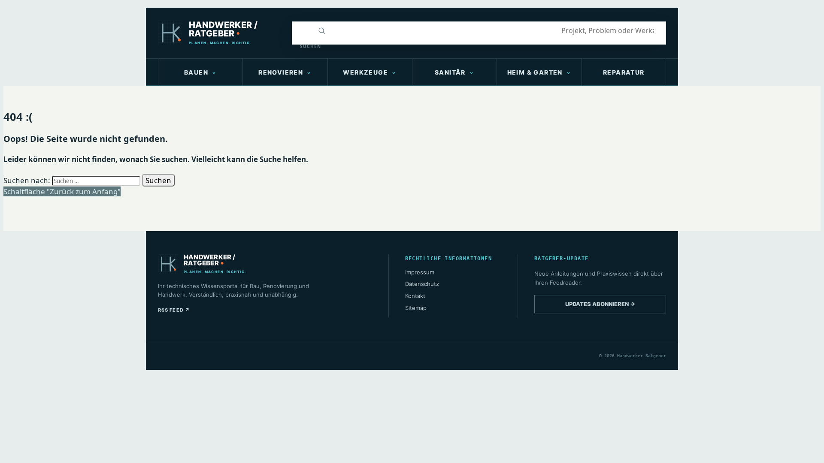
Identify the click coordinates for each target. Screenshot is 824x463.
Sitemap (416, 307)
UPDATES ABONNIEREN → (600, 304)
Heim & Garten (535, 72)
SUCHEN (305, 46)
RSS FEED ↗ (174, 310)
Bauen (196, 72)
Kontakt (415, 295)
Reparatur (624, 72)
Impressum (419, 272)
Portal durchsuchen (301, 30)
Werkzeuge (365, 72)
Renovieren (280, 72)
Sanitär (450, 72)
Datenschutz (422, 283)
